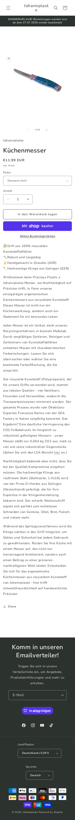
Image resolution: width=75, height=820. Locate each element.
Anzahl (7, 191)
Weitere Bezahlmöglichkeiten (37, 236)
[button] (8, 8)
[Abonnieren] (61, 695)
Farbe (7, 172)
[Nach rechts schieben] (46, 130)
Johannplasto (30, 812)
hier (57, 452)
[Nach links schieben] (28, 130)
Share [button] (12, 606)
